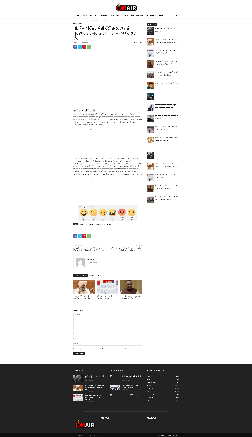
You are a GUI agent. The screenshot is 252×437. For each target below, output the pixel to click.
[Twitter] (80, 47)
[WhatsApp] (89, 47)
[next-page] (78, 302)
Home (77, 15)
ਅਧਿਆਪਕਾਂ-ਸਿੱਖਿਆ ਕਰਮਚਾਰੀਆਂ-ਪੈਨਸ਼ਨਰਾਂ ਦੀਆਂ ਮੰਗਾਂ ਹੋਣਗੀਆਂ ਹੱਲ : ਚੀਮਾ (94, 387)
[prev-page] (74, 302)
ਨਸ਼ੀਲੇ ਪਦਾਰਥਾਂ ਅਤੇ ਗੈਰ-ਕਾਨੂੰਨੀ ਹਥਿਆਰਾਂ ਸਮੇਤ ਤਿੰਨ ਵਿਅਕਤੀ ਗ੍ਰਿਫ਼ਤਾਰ (93, 397)
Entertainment (137, 15)
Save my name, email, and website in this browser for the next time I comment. (101, 349)
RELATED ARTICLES (81, 275)
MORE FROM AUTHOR (96, 275)
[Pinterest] (84, 47)
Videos (84, 15)
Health (125, 15)
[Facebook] (75, 47)
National (93, 15)
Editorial (151, 15)
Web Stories (115, 15)
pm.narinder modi (100, 224)
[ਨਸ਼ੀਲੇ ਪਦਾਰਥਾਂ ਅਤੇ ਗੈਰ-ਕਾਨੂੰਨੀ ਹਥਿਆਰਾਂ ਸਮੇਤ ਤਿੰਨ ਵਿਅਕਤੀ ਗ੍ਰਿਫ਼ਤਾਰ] (107, 287)
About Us (168, 435)
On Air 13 (77, 42)
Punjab (104, 15)
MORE (161, 15)
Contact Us (176, 435)
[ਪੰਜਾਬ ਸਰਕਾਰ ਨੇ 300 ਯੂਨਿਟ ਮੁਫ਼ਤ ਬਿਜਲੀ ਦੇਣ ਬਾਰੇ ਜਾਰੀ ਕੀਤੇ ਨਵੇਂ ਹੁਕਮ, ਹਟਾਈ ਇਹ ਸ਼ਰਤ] (115, 397)
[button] (176, 15)
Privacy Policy (160, 435)
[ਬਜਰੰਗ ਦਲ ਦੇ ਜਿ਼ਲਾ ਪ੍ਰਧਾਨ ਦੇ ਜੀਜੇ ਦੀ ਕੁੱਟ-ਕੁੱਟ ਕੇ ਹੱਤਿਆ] (78, 378)
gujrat (86, 224)
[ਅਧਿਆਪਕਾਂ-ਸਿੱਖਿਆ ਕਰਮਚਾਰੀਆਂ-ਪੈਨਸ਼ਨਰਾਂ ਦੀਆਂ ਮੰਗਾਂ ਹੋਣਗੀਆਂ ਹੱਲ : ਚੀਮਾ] (84, 287)
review (109, 224)
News (80, 21)
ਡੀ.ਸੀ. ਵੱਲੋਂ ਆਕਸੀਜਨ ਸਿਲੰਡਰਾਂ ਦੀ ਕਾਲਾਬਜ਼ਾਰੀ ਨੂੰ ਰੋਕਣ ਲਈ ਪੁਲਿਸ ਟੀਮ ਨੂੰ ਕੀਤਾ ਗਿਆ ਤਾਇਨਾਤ (126, 249)
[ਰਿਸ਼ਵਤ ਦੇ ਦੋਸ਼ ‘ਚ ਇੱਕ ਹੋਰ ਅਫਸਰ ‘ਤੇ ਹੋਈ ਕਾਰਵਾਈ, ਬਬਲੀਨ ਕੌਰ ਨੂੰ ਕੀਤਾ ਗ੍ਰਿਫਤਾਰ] (115, 387)
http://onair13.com (92, 262)
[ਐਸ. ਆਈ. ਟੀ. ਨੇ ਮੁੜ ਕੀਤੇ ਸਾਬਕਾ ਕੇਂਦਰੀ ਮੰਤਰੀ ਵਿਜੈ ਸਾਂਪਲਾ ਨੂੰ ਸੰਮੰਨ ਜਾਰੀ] (131, 287)
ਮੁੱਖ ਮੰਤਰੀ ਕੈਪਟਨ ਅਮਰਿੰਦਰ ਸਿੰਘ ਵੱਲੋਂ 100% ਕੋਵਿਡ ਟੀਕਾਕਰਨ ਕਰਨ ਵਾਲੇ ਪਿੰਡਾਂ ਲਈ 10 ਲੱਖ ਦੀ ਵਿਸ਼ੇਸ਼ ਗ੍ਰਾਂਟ (88, 249)
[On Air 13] (126, 6)
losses (91, 224)
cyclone (81, 224)
